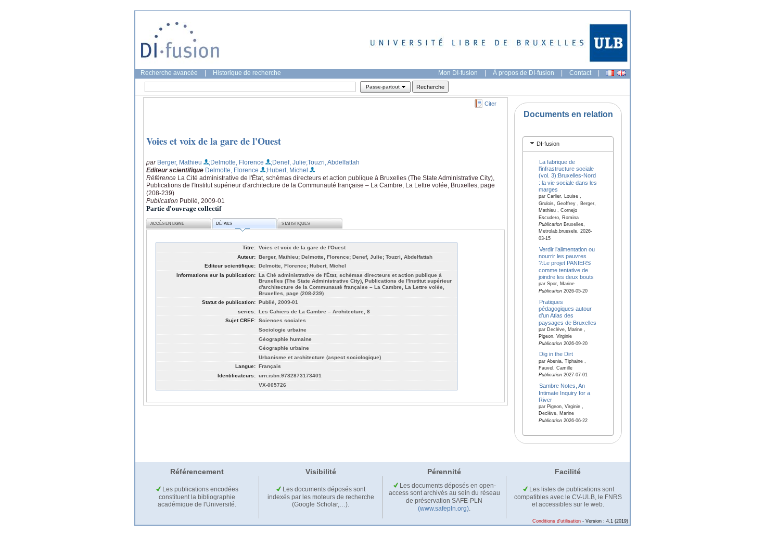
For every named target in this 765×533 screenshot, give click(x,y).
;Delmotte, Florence (236, 162)
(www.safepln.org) (443, 508)
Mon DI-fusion (458, 73)
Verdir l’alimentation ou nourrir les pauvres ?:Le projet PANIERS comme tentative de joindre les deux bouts (567, 263)
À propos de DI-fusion (523, 73)
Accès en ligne (167, 223)
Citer (490, 103)
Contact (580, 73)
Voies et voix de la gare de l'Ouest (213, 141)
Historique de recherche (247, 73)
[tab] (568, 143)
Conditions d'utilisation (556, 521)
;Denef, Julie (288, 162)
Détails (224, 223)
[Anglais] (621, 73)
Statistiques (296, 223)
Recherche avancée (169, 73)
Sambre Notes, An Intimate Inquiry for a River (564, 393)
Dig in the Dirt (556, 354)
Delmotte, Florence (232, 170)
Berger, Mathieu (179, 162)
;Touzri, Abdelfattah (333, 162)
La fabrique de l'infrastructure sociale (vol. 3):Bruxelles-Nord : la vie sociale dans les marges (568, 175)
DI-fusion (548, 144)
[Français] (610, 73)
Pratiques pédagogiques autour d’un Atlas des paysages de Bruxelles (567, 311)
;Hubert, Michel (286, 170)
